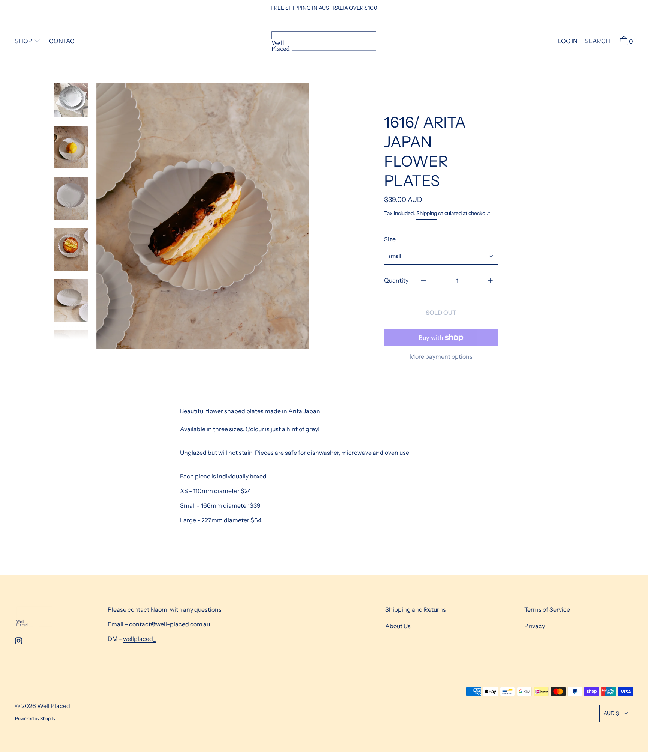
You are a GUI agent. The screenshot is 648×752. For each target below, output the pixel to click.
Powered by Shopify (35, 718)
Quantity (396, 280)
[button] (597, 42)
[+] (490, 280)
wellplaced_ (139, 638)
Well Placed (53, 706)
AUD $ (611, 713)
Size (390, 239)
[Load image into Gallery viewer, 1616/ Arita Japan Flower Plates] (71, 100)
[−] (423, 280)
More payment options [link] (441, 356)
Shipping (426, 213)
